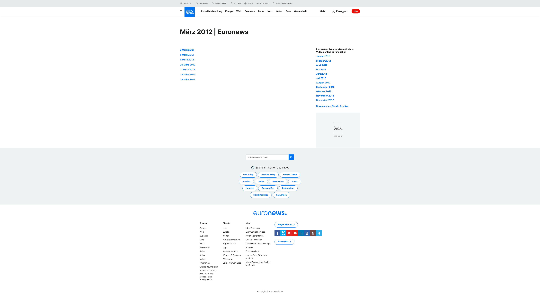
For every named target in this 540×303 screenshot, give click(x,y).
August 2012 (323, 82)
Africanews (228, 259)
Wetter (226, 236)
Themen (203, 223)
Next (270, 11)
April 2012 (321, 65)
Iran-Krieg (248, 174)
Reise (261, 11)
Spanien (246, 181)
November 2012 (325, 95)
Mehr (248, 223)
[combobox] (287, 3)
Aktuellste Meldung (211, 11)
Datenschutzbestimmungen (258, 243)
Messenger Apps (230, 251)
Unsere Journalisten (209, 266)
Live (356, 11)
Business (250, 11)
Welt (238, 11)
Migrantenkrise (260, 195)
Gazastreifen (268, 188)
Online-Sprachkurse (232, 263)
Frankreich (281, 195)
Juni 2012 (321, 73)
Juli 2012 (321, 78)
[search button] (273, 3)
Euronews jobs (252, 251)
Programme (205, 263)
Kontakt (249, 247)
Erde (288, 11)
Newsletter (283, 241)
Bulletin (226, 232)
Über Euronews (253, 228)
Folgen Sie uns (229, 243)
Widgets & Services (232, 255)
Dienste (226, 223)
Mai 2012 (321, 69)
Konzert (250, 188)
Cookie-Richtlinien (254, 239)
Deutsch (186, 3)
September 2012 (325, 87)
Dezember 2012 (325, 100)
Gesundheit (300, 11)
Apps (225, 247)
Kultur (279, 11)
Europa (229, 11)
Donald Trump (290, 174)
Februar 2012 (323, 60)
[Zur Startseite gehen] (189, 12)
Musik (295, 181)
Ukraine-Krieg (268, 174)
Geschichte (278, 181)
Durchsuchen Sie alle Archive (332, 106)
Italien (261, 181)
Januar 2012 (323, 56)
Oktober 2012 (323, 91)
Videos (203, 259)
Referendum (288, 188)
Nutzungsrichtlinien (255, 236)
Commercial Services (255, 232)
